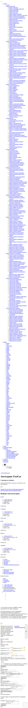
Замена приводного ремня (15, 323)
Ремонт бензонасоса (14, 209)
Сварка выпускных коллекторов (17, 191)
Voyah (7, 438)
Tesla (7, 431)
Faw (7, 370)
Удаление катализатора (14, 178)
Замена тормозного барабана (16, 226)
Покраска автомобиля (14, 153)
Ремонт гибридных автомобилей (17, 124)
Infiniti (7, 383)
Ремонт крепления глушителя (16, 188)
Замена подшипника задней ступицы (18, 59)
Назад (10, 467)
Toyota (7, 433)
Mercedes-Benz (9, 407)
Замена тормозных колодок (16, 251)
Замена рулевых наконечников (16, 264)
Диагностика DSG (13, 307)
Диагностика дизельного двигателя (18, 287)
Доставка (5, 563)
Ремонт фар (12, 137)
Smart (7, 429)
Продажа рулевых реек (12, 455)
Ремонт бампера (13, 156)
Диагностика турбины (14, 303)
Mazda (7, 405)
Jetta (7, 392)
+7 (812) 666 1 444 (7, 548)
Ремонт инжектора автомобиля (16, 16)
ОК (26, 631)
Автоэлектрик (9, 118)
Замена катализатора (14, 179)
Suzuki (7, 428)
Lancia (7, 396)
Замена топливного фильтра (16, 320)
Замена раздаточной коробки (16, 103)
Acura (7, 347)
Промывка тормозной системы (16, 249)
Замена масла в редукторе (15, 339)
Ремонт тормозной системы (13, 217)
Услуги (5, 3)
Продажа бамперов (11, 456)
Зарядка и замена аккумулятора (16, 135)
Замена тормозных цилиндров (16, 228)
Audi (7, 344)
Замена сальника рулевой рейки (17, 267)
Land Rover (9, 398)
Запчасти (5, 448)
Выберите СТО (5, 673)
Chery (7, 356)
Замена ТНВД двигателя (15, 208)
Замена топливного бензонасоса (17, 210)
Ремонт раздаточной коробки (16, 100)
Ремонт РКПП (12, 90)
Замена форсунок (13, 19)
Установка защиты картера (15, 331)
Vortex (7, 437)
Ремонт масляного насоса (15, 333)
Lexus (7, 399)
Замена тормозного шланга (15, 244)
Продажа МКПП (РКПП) (12, 454)
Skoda (7, 424)
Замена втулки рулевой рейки (16, 274)
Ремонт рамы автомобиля (15, 159)
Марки (5, 342)
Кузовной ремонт (10, 149)
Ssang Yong (9, 425)
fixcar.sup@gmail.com (8, 587)
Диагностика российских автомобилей (15, 294)
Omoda (8, 412)
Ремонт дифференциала (15, 110)
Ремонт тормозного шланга (16, 245)
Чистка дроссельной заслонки (16, 38)
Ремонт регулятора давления (16, 205)
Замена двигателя (13, 12)
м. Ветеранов (3, 545)
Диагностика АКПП (14, 282)
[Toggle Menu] (1, 1)
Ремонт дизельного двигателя (16, 8)
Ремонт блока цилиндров (15, 14)
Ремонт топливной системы (13, 195)
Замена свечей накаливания (16, 310)
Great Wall (8, 375)
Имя (2, 654)
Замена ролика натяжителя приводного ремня (15, 327)
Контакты (5, 461)
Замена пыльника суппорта (16, 222)
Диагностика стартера (14, 300)
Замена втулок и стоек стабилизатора (18, 50)
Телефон (3, 672)
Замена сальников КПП (15, 106)
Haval (7, 381)
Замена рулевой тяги (14, 269)
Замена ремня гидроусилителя (16, 256)
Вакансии (5, 460)
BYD (7, 351)
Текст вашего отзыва (6, 657)
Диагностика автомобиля (12, 278)
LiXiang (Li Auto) (10, 403)
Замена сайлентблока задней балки (17, 76)
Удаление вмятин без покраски (16, 163)
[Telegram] (6, 599)
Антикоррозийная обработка (16, 165)
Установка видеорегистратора (16, 132)
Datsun (8, 366)
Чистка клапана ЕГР (14, 23)
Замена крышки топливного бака (17, 212)
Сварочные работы (14, 166)
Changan (8, 359)
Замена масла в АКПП (14, 338)
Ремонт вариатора (13, 89)
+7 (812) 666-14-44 (5, 473)
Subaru (8, 426)
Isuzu (7, 385)
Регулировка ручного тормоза (16, 232)
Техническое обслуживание (13, 308)
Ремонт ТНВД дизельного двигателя (18, 15)
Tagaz (7, 442)
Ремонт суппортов (13, 219)
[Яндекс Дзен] (7, 598)
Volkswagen (9, 435)
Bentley (8, 349)
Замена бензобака (13, 214)
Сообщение (3, 676)
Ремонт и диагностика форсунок (17, 18)
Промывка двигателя (14, 330)
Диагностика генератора (15, 284)
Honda (7, 377)
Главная (2, 489)
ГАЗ (7, 443)
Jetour (7, 391)
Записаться (3, 678)
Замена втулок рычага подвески (17, 46)
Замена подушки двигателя (16, 20)
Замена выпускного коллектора (17, 176)
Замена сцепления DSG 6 (15, 98)
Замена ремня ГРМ (13, 10)
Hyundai (8, 379)
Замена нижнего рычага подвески (17, 54)
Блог (4, 578)
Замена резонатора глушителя (16, 184)
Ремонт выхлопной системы (13, 167)
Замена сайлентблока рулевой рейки (18, 266)
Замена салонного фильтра (15, 318)
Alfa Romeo (9, 346)
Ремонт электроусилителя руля (16, 277)
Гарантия (5, 562)
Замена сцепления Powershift (16, 94)
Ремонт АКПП (12, 87)
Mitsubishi (8, 409)
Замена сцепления (13, 96)
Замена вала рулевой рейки (16, 270)
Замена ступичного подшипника (17, 80)
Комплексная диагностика (15, 288)
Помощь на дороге (8, 569)
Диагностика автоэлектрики (16, 120)
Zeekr (7, 439)
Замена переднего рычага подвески (18, 68)
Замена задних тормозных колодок (17, 252)
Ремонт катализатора (14, 187)
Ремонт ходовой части (11, 41)
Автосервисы (6, 560)
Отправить (3, 666)
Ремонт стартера (13, 140)
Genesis (8, 374)
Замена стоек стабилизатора (16, 83)
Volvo (7, 434)
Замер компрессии (13, 21)
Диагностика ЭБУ (13, 304)
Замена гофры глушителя (15, 193)
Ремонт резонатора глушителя (16, 189)
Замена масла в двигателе (15, 40)
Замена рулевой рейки (14, 265)
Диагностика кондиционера (16, 290)
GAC (7, 372)
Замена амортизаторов (14, 44)
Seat (7, 422)
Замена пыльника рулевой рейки (17, 262)
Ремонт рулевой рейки (14, 275)
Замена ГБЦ (12, 25)
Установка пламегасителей (15, 180)
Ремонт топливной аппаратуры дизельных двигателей (17, 202)
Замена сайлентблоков (14, 75)
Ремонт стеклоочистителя (15, 127)
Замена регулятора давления (16, 200)
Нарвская (2, 533)
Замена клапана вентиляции (16, 206)
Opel (7, 413)
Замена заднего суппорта (15, 221)
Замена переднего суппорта (16, 223)
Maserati (8, 404)
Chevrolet (8, 355)
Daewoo (8, 364)
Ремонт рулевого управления (13, 253)
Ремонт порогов (13, 154)
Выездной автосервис (8, 572)
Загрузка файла (4, 659)
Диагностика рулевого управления (17, 296)
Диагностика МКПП (14, 291)
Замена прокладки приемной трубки (18, 182)
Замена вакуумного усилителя (16, 247)
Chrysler (8, 360)
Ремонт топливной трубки (15, 204)
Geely (7, 373)
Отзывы (5, 459)
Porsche (8, 416)
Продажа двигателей (11, 451)
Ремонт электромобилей (15, 123)
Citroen (8, 357)
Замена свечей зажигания (15, 312)
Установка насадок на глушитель (17, 185)
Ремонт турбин (13, 29)
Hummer (8, 378)
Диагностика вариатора (15, 283)
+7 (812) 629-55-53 (7, 586)
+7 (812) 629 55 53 (7, 511)
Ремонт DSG (12, 92)
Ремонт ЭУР (12, 122)
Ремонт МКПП (13, 88)
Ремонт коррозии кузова (15, 157)
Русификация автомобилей (15, 126)
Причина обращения (6, 688)
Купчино (2, 496)
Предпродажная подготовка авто (17, 329)
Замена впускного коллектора (16, 172)
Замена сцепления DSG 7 (15, 97)
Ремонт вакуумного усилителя (16, 248)
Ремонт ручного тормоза (15, 231)
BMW (7, 348)
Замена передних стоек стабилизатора (15, 70)
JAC (7, 386)
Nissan (7, 411)
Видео (5, 582)
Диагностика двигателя (15, 286)
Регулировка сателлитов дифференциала (15, 112)
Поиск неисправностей (15, 133)
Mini (7, 408)
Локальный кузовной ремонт (16, 162)
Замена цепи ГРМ (13, 11)
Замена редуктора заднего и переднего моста (16, 116)
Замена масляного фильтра (15, 317)
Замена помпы (12, 322)
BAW (7, 352)
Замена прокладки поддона (16, 325)
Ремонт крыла (12, 158)
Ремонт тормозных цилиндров (16, 230)
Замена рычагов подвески (15, 74)
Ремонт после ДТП (14, 152)
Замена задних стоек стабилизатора (18, 53)
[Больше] (4, 465)
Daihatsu (8, 365)
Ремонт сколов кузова (14, 161)
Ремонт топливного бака (15, 213)
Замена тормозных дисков (15, 227)
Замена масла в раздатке (15, 340)
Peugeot (8, 415)
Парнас (2, 521)
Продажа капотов (10, 457)
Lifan (7, 400)
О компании (6, 581)
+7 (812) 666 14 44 (7, 499)
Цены (4, 446)
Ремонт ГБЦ (12, 24)
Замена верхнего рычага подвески (17, 45)
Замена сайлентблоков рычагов (17, 81)
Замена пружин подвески (15, 62)
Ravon (7, 417)
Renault (8, 418)
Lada (7, 395)
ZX (7, 441)
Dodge (7, 368)
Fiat (7, 361)
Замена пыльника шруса (15, 261)
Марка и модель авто (6, 685)
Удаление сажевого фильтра (16, 321)
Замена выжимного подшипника (17, 105)
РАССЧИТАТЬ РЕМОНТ (6, 691)
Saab (7, 421)
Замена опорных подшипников (16, 58)
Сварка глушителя (13, 192)
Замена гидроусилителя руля (16, 257)
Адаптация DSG (13, 93)
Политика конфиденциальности (11, 564)
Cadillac (8, 353)
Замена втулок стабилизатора (16, 51)
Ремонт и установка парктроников (17, 128)
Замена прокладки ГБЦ (15, 33)
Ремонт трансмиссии (11, 84)
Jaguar (7, 389)
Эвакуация (6, 571)
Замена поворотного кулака (16, 61)
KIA (7, 394)
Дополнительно (4, 690)
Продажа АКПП (10, 452)
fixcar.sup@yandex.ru (8, 590)
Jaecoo (7, 387)
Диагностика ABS (13, 280)
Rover (7, 420)
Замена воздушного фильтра (16, 316)
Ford (7, 362)
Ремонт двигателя (10, 6)
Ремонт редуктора (13, 114)
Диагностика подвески (14, 292)
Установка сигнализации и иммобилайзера (15, 147)
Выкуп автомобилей (8, 573)
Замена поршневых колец (15, 35)
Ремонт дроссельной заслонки (16, 215)
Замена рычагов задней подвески (17, 72)
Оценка (3, 646)
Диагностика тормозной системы (17, 301)
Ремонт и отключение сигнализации (18, 136)
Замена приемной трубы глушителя (18, 183)
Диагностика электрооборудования (17, 305)
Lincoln (8, 402)
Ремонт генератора (13, 139)
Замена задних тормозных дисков (17, 225)
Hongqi (8, 382)
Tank (7, 430)
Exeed (7, 369)
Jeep (7, 390)
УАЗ (7, 444)
